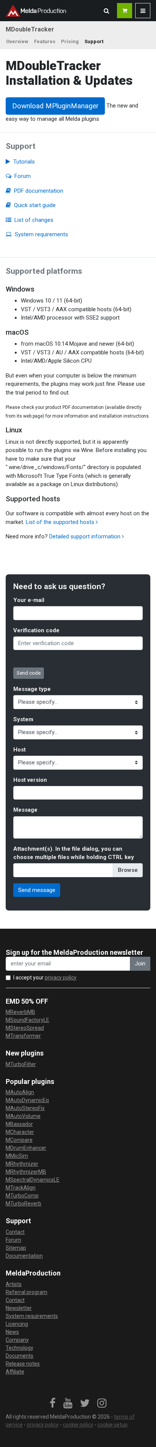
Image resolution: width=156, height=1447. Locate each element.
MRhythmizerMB (26, 1172)
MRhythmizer (22, 1164)
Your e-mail (28, 600)
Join (140, 963)
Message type (32, 689)
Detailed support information (85, 536)
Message (25, 809)
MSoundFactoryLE (27, 1020)
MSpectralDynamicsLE (32, 1180)
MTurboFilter (21, 1064)
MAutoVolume (23, 1116)
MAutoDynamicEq (27, 1100)
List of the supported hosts (61, 522)
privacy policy (60, 978)
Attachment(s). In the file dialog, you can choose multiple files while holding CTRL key (73, 853)
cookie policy (78, 1425)
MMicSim (17, 1156)
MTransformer (23, 1036)
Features (44, 41)
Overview (17, 41)
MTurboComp (22, 1196)
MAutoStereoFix (25, 1108)
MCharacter (20, 1132)
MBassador (19, 1124)
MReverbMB (20, 1012)
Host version (30, 780)
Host (19, 749)
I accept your (44, 978)
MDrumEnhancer (26, 1148)
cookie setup (112, 1425)
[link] (52, 1403)
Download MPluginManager (55, 106)
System (23, 719)
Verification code (36, 630)
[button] (106, 10)
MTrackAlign (21, 1188)
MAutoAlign (20, 1092)
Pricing (70, 41)
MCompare (19, 1140)
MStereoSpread (25, 1028)
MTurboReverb (23, 1204)
